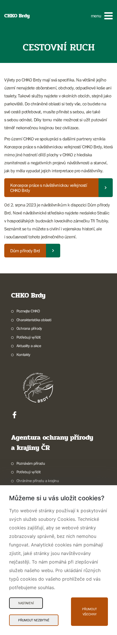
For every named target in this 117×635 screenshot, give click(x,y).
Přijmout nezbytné (33, 620)
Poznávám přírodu (30, 463)
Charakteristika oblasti (33, 320)
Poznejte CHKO (28, 311)
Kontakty (23, 354)
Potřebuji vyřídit (28, 337)
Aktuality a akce (28, 345)
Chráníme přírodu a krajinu (37, 480)
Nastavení (26, 603)
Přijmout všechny (89, 611)
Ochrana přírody (29, 328)
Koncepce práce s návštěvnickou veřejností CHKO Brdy (48, 188)
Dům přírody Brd (25, 250)
